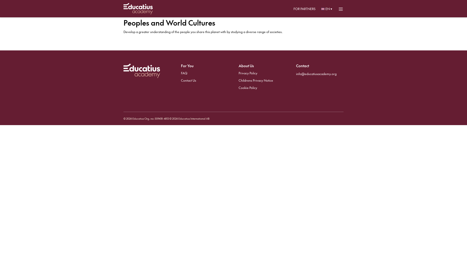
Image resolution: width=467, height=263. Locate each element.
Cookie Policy (248, 87)
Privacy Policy (248, 73)
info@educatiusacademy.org (316, 74)
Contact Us (188, 80)
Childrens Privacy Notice (256, 80)
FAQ (184, 73)
